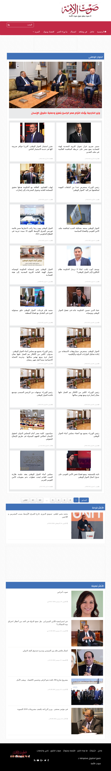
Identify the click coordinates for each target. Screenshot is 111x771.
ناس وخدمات (43, 751)
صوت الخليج (55, 751)
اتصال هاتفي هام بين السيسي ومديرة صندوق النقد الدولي (45, 651)
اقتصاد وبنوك (48, 32)
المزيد (37, 32)
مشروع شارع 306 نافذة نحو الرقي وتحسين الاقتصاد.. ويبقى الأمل (42, 680)
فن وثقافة (83, 32)
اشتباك (73, 32)
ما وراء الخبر (62, 32)
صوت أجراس (62, 592)
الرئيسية (100, 32)
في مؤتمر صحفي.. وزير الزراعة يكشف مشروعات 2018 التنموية (42, 709)
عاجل (92, 32)
